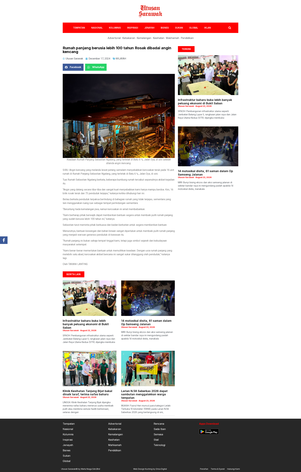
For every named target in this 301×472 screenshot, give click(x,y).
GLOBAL (193, 27)
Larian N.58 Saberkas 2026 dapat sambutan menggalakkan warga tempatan (144, 394)
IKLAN (207, 27)
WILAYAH (121, 58)
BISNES (165, 27)
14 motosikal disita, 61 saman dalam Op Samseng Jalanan (146, 322)
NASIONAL (97, 27)
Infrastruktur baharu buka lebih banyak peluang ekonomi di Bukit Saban (86, 324)
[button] (73, 67)
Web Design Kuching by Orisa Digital (150, 469)
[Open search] (229, 27)
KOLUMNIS (115, 27)
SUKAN (179, 27)
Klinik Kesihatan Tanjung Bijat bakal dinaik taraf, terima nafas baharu (87, 392)
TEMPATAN (79, 27)
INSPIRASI (132, 27)
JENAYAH (149, 27)
